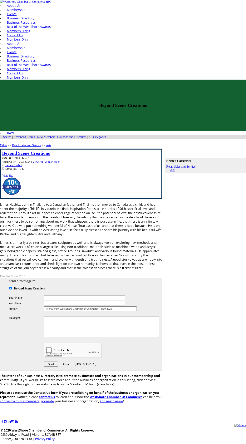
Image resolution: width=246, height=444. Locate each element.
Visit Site (7, 175)
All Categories (97, 137)
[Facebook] (2, 421)
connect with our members (19, 401)
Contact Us (15, 35)
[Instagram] (5, 421)
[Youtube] (16, 421)
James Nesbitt (13, 165)
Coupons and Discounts (71, 137)
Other (3, 145)
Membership (16, 10)
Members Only (17, 39)
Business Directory (20, 18)
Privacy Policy (45, 439)
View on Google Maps (46, 161)
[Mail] (12, 421)
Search (7, 137)
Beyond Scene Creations (26, 153)
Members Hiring (18, 31)
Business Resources (21, 22)
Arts (172, 170)
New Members (46, 137)
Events (12, 14)
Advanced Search (24, 137)
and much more (111, 401)
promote (47, 401)
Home (10, 133)
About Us (13, 5)
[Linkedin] (9, 421)
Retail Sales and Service (180, 166)
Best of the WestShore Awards (29, 27)
